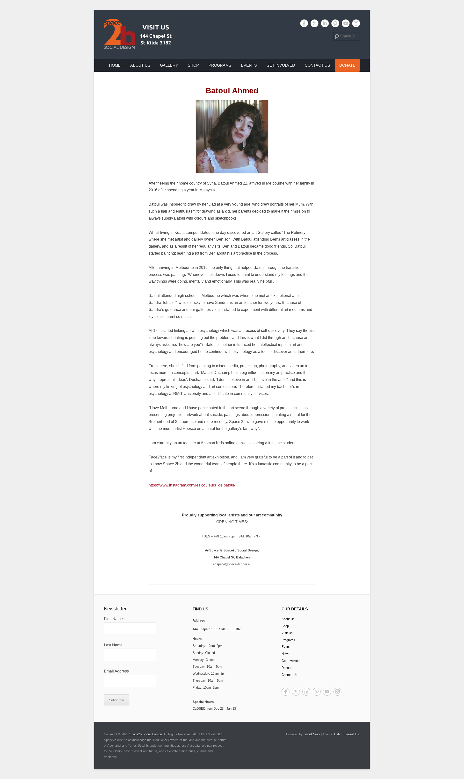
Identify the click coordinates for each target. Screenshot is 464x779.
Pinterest (335, 23)
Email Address (116, 671)
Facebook (304, 23)
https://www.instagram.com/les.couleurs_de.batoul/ (192, 485)
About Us (140, 65)
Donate (347, 65)
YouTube (346, 23)
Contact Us (317, 65)
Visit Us (287, 633)
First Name (113, 619)
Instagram (356, 23)
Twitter (315, 23)
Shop (193, 65)
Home (115, 65)
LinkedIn (325, 23)
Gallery (169, 65)
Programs (220, 65)
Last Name (113, 645)
